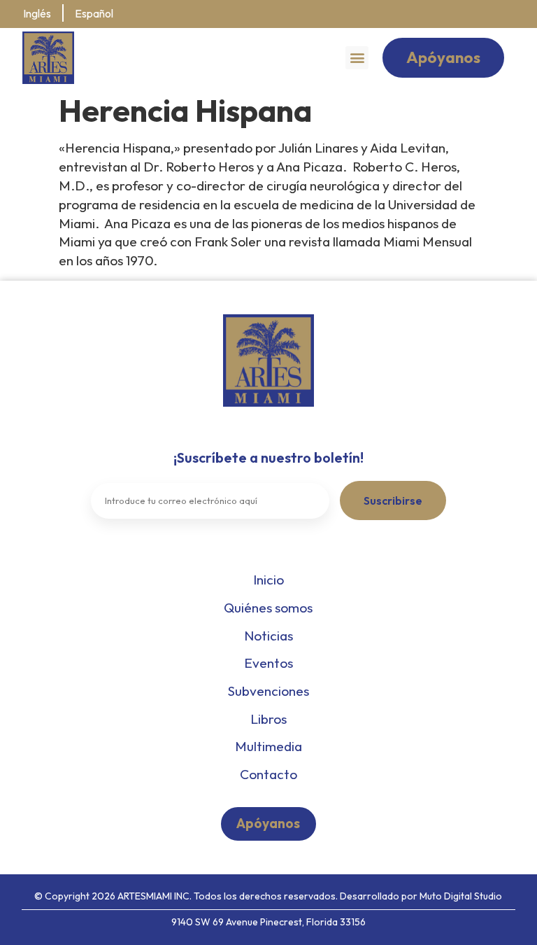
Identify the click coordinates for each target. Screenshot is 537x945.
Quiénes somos (268, 607)
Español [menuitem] (94, 13)
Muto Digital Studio (461, 896)
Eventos (268, 662)
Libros (268, 718)
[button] (356, 57)
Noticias (268, 635)
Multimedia (268, 746)
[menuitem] (37, 14)
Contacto (268, 774)
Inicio (268, 579)
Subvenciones (268, 690)
